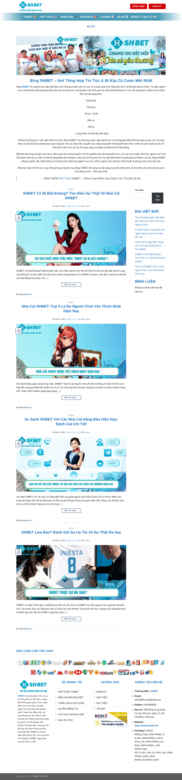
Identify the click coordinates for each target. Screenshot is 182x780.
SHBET (26, 87)
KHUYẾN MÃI (62, 731)
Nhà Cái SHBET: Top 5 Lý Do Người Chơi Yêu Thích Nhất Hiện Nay (150, 270)
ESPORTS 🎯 (88, 16)
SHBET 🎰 (30, 16)
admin (87, 206)
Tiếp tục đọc (71, 285)
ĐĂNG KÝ (157, 6)
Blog (71, 189)
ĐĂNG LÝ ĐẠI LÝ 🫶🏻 (143, 16)
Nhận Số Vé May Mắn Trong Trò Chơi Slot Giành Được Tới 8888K (149, 246)
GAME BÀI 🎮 (68, 16)
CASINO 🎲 (107, 16)
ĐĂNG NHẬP (139, 6)
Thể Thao (65, 178)
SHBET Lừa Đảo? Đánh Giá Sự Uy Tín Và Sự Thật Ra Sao (71, 532)
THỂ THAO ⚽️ (48, 16)
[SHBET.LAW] (30, 6)
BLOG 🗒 (122, 16)
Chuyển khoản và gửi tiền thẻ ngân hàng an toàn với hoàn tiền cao (150, 233)
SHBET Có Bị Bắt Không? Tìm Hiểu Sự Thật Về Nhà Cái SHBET (150, 258)
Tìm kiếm (139, 190)
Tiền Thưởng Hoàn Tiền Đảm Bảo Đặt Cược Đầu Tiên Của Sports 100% (150, 221)
